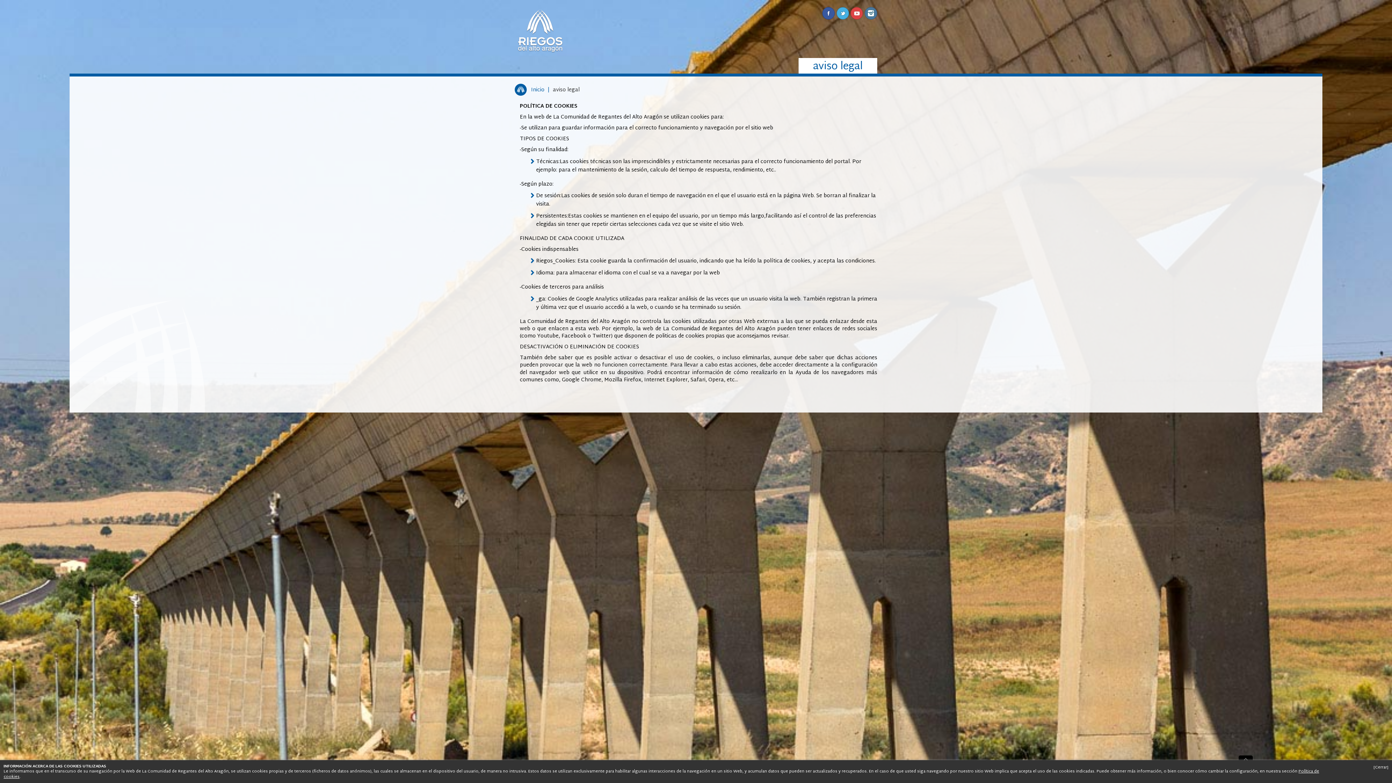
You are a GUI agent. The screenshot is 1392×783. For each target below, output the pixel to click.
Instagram (871, 13)
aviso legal (566, 90)
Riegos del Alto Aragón (540, 30)
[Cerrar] (1381, 767)
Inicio (537, 90)
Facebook (828, 13)
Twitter (842, 13)
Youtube (856, 13)
